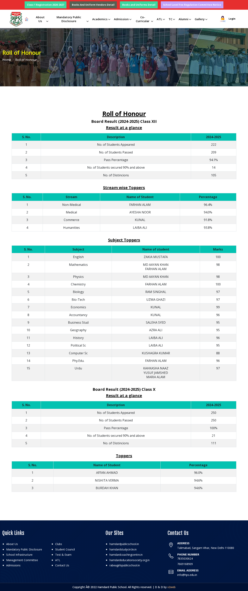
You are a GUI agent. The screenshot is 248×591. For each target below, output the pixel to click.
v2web (171, 587)
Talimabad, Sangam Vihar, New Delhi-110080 (205, 548)
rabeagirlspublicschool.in (124, 565)
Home (6, 60)
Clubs (58, 544)
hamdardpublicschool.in (124, 544)
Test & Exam (63, 554)
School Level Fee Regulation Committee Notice (192, 4)
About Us (40, 19)
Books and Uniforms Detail (138, 4)
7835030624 (185, 558)
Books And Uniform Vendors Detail (93, 4)
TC (170, 19)
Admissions (13, 565)
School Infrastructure (19, 554)
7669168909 (185, 564)
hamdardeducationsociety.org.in (129, 560)
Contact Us (62, 565)
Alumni (183, 19)
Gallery (200, 19)
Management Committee (22, 560)
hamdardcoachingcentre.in (126, 554)
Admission (121, 19)
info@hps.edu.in (187, 575)
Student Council (65, 549)
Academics (100, 19)
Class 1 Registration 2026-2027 (45, 4)
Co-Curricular (142, 19)
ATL (159, 19)
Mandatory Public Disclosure (69, 19)
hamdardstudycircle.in (123, 549)
